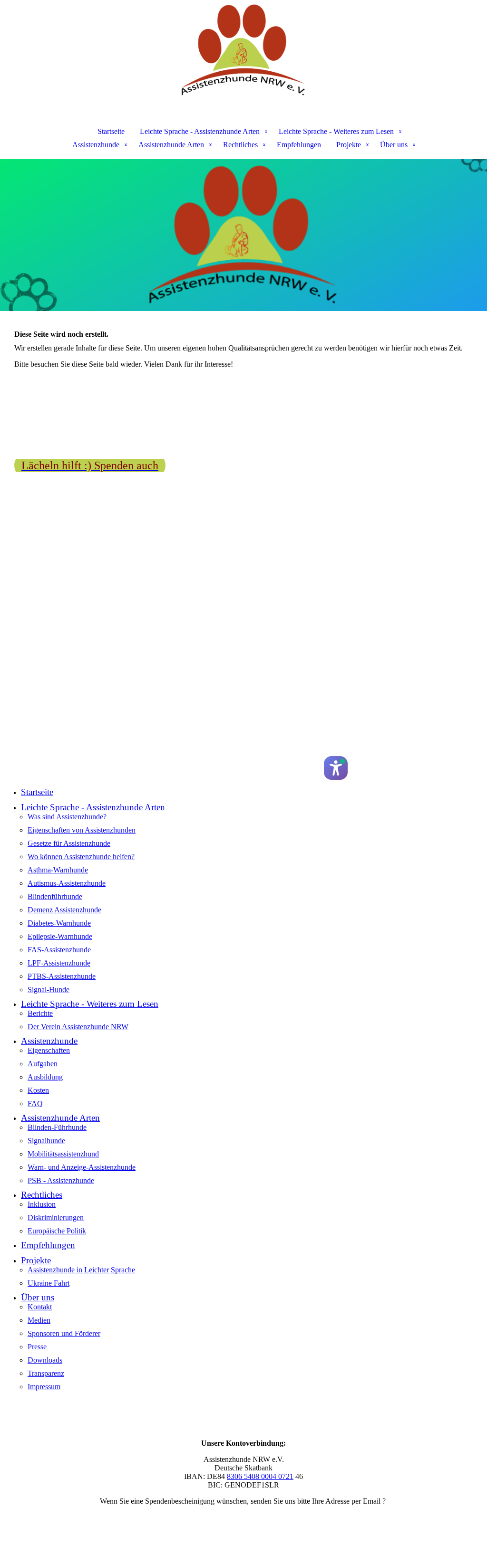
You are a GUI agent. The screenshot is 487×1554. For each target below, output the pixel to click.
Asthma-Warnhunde (58, 870)
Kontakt (40, 1307)
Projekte (348, 145)
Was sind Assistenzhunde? (67, 817)
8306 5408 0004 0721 (260, 1476)
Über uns (394, 145)
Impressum (44, 1387)
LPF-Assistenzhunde (59, 963)
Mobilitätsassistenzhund (63, 1154)
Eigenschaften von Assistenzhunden (82, 830)
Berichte (40, 1013)
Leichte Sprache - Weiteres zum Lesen (336, 131)
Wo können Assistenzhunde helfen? (81, 857)
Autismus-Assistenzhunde (67, 883)
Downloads (45, 1360)
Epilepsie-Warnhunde (60, 936)
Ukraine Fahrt (48, 1283)
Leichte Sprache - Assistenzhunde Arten (200, 131)
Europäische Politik (57, 1231)
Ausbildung (45, 1077)
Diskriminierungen (56, 1217)
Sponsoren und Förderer (64, 1333)
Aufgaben (43, 1064)
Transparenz (46, 1373)
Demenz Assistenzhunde (64, 910)
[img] (243, 50)
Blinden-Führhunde (57, 1127)
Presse (37, 1347)
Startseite (111, 131)
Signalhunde (46, 1141)
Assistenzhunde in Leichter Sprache (81, 1270)
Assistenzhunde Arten (171, 145)
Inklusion (42, 1204)
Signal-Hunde (48, 989)
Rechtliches (240, 145)
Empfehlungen (299, 145)
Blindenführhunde (55, 896)
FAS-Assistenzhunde (59, 950)
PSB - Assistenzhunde (61, 1180)
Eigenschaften (49, 1050)
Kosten (38, 1090)
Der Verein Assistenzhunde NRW (78, 1027)
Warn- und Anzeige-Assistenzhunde (82, 1167)
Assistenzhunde (95, 145)
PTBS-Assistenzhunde (62, 976)
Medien (39, 1320)
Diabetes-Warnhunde (59, 923)
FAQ (35, 1103)
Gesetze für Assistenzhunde (69, 843)
